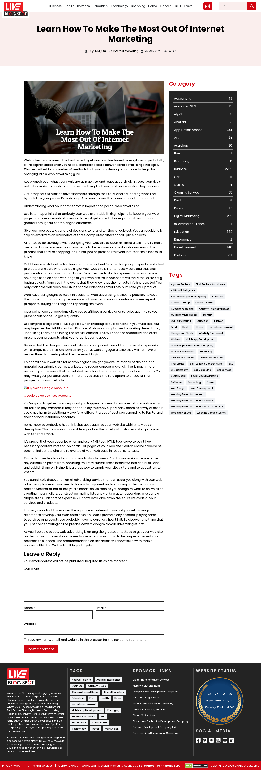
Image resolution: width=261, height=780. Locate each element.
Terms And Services (39, 765)
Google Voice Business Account (47, 395)
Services (83, 6)
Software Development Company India (155, 727)
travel (210, 382)
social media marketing (204, 376)
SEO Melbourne (202, 369)
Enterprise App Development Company (155, 691)
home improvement (221, 327)
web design (178, 388)
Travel (188, 6)
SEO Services (224, 369)
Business (55, 6)
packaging (206, 351)
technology (194, 382)
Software (176, 382)
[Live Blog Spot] (18, 9)
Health (69, 6)
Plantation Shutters (211, 357)
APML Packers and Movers (210, 284)
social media (178, 376)
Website (30, 624)
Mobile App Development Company (192, 345)
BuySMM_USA (97, 51)
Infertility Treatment (211, 333)
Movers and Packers (182, 351)
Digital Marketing (181, 321)
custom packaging (182, 308)
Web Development (202, 388)
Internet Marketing (125, 51)
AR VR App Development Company (153, 703)
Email (101, 608)
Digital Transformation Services (151, 679)
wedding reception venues (187, 394)
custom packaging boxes (214, 308)
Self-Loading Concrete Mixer (206, 363)
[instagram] (218, 740)
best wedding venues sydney (188, 296)
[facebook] (198, 740)
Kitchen (175, 339)
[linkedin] (231, 740)
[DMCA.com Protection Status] (196, 765)
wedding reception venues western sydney (197, 406)
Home (152, 6)
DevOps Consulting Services (149, 709)
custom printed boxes (184, 314)
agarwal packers (180, 284)
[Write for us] (207, 6)
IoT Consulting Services (146, 697)
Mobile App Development (201, 339)
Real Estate (177, 363)
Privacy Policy (11, 765)
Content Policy (68, 765)
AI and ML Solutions (144, 715)
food (174, 327)
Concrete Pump (180, 302)
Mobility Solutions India (146, 685)
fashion (218, 321)
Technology (119, 6)
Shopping (138, 6)
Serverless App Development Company (155, 733)
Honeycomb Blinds (182, 333)
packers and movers (182, 357)
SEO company (179, 369)
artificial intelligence (183, 290)
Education (100, 6)
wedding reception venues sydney (192, 400)
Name (29, 608)
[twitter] (205, 740)
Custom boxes (204, 302)
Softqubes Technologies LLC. (160, 765)
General (166, 6)
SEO (178, 6)
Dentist (207, 314)
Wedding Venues (181, 412)
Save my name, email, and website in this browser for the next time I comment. (87, 639)
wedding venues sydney (211, 412)
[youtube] (225, 740)
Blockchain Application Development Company (160, 721)
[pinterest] (211, 740)
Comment (33, 568)
